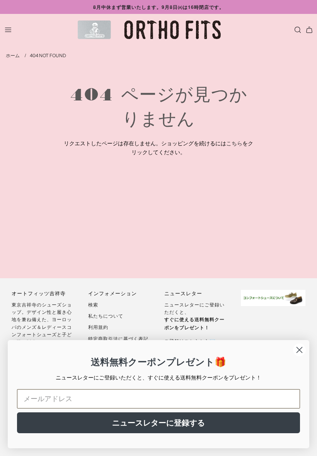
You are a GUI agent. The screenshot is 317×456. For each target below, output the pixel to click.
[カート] (309, 30)
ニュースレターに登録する (158, 422)
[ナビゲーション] (8, 30)
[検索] (296, 30)
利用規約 (98, 326)
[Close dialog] (299, 350)
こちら (234, 143)
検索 (93, 304)
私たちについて (105, 315)
